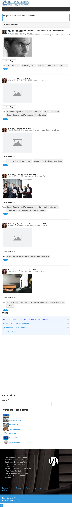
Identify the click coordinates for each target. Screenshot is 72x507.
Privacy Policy (8, 488)
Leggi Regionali (13, 434)
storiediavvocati (60, 65)
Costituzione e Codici (15, 429)
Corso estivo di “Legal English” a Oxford (20, 79)
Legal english (40, 115)
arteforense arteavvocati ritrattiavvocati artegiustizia (28, 256)
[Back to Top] (1, 505)
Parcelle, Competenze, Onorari (17, 323)
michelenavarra (13, 65)
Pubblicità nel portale (34, 488)
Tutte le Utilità (10, 332)
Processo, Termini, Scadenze (16, 328)
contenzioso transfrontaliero (33, 210)
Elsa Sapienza (28, 80)
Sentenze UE (13, 438)
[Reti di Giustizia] (15, 3)
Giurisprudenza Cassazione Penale (46, 130)
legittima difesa (13, 161)
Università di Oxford (51, 112)
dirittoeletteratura (45, 65)
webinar (10, 306)
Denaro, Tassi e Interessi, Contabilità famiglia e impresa (27, 319)
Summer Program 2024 (16, 112)
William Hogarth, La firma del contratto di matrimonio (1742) (27, 224)
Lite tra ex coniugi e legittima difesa (19, 128)
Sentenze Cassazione (15, 416)
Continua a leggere (9, 61)
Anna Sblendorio (28, 33)
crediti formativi (34, 112)
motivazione (47, 161)
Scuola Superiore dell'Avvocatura (20, 115)
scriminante (26, 161)
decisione (58, 161)
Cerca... (5, 400)
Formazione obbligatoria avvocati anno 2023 (22, 270)
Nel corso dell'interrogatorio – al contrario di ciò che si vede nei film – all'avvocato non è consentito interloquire (36, 31)
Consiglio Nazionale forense (46, 207)
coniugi (36, 161)
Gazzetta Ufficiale (14, 442)
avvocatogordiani (28, 65)
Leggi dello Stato (14, 425)
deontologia (39, 302)
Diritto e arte (42, 225)
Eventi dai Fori (39, 80)
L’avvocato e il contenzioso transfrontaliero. (22, 174)
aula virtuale (11, 302)
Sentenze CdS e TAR (15, 420)
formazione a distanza (55, 302)
